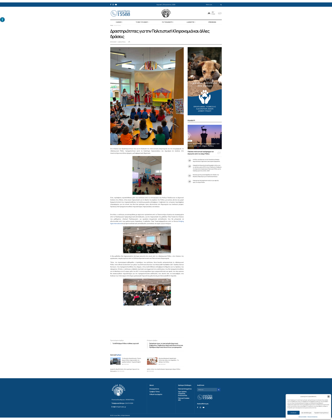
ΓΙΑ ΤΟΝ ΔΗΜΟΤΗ (167, 22)
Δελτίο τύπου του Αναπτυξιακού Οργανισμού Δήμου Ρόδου (163, 369)
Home (111, 25)
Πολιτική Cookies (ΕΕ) (183, 399)
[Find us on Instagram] (113, 4)
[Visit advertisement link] (205, 81)
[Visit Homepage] (166, 13)
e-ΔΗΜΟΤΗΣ (190, 22)
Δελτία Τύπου (117, 25)
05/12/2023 (113, 42)
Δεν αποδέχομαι (306, 413)
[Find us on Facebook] (110, 4)
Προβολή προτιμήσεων (321, 413)
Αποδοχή (293, 413)
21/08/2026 (126, 364)
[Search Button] (221, 4)
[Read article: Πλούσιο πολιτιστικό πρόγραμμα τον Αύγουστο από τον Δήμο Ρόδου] (205, 137)
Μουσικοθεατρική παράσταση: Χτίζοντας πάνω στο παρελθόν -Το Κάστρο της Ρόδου (169, 360)
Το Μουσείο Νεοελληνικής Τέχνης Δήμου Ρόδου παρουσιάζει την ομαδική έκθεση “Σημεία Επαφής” (131, 360)
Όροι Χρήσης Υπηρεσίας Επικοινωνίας (182, 393)
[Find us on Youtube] (116, 4)
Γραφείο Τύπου (155, 392)
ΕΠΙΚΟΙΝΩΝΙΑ (212, 22)
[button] (2, 19)
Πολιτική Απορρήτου (312, 416)
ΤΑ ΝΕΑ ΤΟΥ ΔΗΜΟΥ (142, 22)
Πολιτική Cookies (302, 416)
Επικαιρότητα (154, 389)
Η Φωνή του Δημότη (156, 394)
